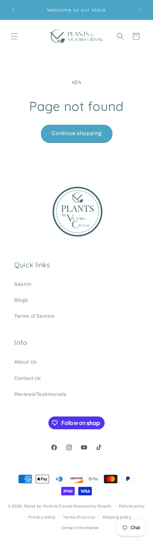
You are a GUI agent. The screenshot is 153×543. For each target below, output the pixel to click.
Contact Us (27, 378)
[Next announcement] (140, 10)
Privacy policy (42, 517)
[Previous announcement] (13, 10)
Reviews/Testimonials (40, 394)
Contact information (80, 528)
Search (23, 284)
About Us (25, 362)
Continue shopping (77, 133)
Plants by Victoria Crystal (48, 506)
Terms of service (79, 517)
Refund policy (132, 506)
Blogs (21, 300)
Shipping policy (117, 517)
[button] (14, 36)
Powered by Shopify (93, 506)
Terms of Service (34, 316)
